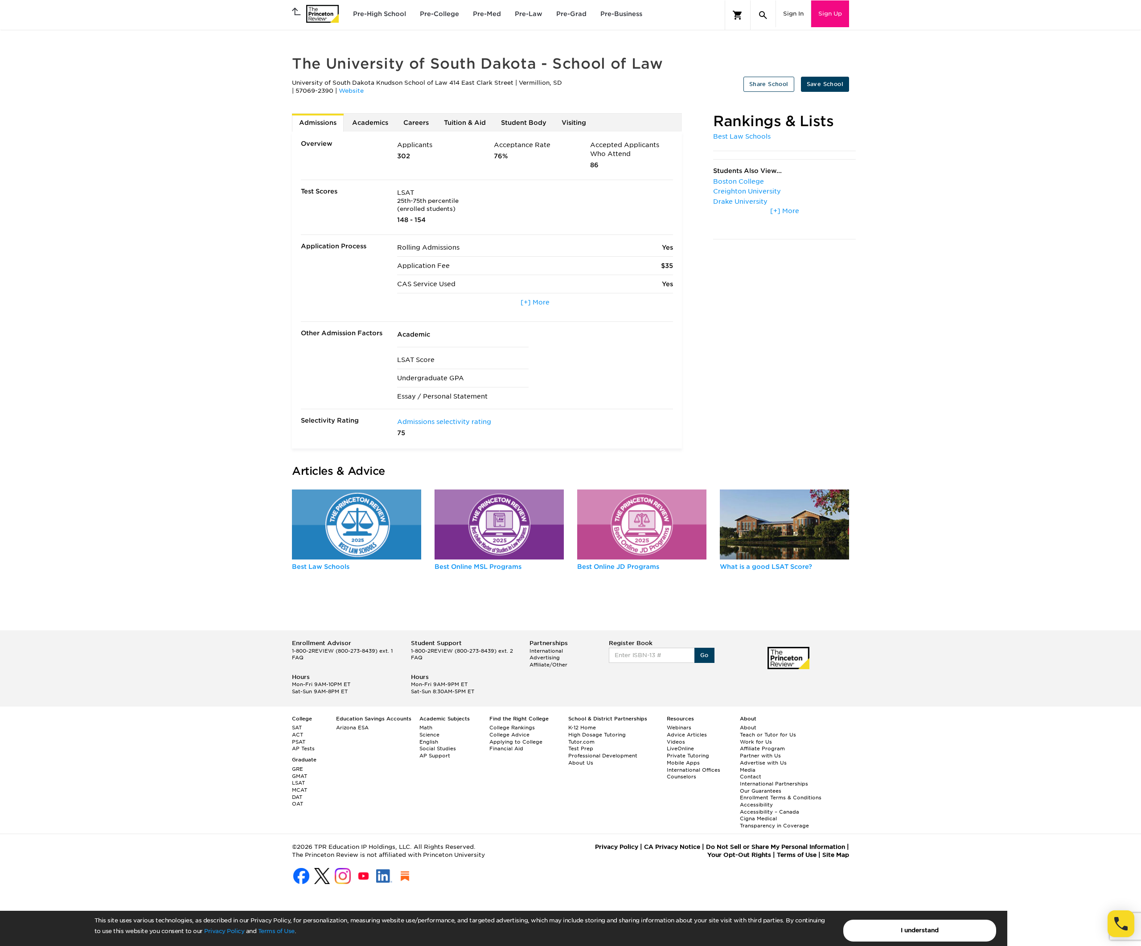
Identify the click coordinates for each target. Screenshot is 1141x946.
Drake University (740, 201)
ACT (297, 735)
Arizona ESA (352, 727)
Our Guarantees (760, 791)
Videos (676, 742)
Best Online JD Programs (618, 566)
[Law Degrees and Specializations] (641, 524)
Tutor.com (581, 742)
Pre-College (439, 13)
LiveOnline (680, 748)
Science (429, 735)
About (748, 727)
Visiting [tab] (574, 122)
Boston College (738, 181)
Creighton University (747, 191)
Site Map (835, 854)
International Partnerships (774, 784)
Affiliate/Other (548, 665)
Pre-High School (379, 13)
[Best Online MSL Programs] (499, 524)
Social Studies (437, 748)
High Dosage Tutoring (597, 735)
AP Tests (303, 748)
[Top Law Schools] (356, 524)
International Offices (693, 770)
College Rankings (512, 727)
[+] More (535, 302)
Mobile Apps (683, 763)
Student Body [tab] (523, 122)
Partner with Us (760, 756)
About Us (580, 763)
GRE (297, 769)
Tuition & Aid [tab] (465, 122)
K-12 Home (582, 727)
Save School (825, 84)
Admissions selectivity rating (444, 421)
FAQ (298, 657)
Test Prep (580, 748)
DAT (297, 797)
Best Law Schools (742, 136)
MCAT (299, 790)
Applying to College (515, 742)
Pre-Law (528, 13)
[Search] (763, 15)
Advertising (544, 657)
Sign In (793, 13)
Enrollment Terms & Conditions (780, 797)
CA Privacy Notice (672, 846)
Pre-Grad (571, 13)
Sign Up (830, 13)
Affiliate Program (762, 748)
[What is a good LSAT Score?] (784, 524)
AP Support (434, 756)
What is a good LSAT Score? (766, 566)
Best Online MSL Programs (478, 566)
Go (704, 655)
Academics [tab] (370, 122)
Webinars (679, 727)
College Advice (509, 735)
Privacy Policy (224, 931)
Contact (750, 776)
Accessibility (756, 805)
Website (351, 90)
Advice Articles (687, 735)
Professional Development (602, 756)
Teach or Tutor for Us (768, 735)
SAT (297, 727)
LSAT (298, 783)
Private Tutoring (688, 756)
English (428, 742)
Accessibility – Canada (769, 812)
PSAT (298, 742)
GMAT (299, 776)
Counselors (681, 776)
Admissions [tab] (318, 122)
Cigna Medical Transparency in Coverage (774, 822)
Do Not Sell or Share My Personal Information (775, 846)
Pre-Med (487, 13)
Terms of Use (276, 931)
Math (425, 727)
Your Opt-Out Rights (739, 854)
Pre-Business (621, 13)
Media (747, 770)
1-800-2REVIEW (342, 651)
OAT (297, 804)
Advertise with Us (763, 763)
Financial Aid (506, 748)
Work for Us (756, 742)
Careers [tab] (416, 122)
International (546, 651)
